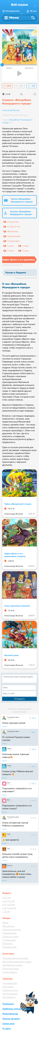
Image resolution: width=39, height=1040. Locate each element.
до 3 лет (6, 897)
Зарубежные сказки (12, 965)
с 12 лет (6, 911)
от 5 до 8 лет (8, 904)
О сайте (6, 1028)
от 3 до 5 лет (8, 901)
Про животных (9, 983)
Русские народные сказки (15, 958)
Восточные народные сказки (16, 961)
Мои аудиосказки (12, 11)
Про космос (8, 986)
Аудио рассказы (10, 968)
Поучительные (9, 993)
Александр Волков (10, 110)
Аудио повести (9, 972)
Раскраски (8, 1003)
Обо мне (33, 11)
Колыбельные (9, 947)
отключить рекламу (31, 27)
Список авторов (11, 1018)
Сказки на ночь (10, 990)
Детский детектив (11, 929)
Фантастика (8, 926)
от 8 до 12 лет (9, 908)
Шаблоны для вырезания (16, 1008)
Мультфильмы (10, 1013)
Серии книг (8, 1023)
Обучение (7, 943)
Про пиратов (8, 997)
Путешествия (9, 940)
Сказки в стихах (10, 936)
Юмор (5, 922)
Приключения (9, 933)
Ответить (4, 726)
